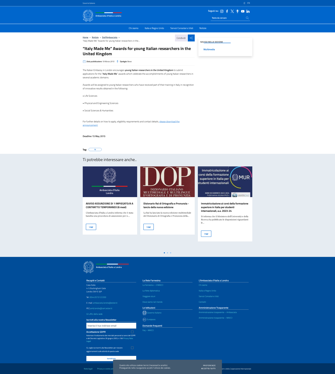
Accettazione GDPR (96, 332)
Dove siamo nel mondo (152, 301)
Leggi (92, 226)
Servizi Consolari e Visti (209, 296)
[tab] (164, 252)
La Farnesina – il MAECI (153, 285)
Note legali (88, 368)
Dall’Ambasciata (109, 37)
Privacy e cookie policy (106, 368)
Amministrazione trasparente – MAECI (215, 317)
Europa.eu (150, 319)
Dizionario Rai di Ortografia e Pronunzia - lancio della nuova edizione (166, 205)
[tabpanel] (110, 208)
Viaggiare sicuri (149, 296)
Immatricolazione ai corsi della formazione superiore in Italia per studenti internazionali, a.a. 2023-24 (224, 207)
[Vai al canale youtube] (242, 11)
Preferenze (209, 365)
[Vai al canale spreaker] (236, 11)
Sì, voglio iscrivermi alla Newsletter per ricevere (104, 347)
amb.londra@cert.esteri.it (101, 308)
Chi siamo (203, 285)
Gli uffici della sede (94, 314)
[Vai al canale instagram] (221, 11)
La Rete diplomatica (151, 290)
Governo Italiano (89, 3)
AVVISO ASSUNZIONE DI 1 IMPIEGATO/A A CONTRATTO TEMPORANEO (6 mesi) (109, 205)
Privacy (126, 338)
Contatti (202, 301)
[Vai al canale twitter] (231, 11)
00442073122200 (98, 297)
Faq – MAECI (148, 330)
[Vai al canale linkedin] (247, 11)
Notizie (95, 37)
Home (85, 37)
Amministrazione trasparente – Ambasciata (218, 312)
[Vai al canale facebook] (226, 11)
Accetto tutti (208, 368)
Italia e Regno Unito (207, 290)
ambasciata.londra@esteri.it (105, 302)
